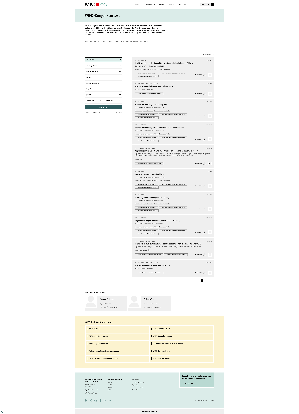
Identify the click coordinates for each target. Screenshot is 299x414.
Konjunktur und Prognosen (140, 42)
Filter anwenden (104, 107)
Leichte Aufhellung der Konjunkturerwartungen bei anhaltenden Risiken (164, 63)
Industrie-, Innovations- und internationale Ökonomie (173, 73)
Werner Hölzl (138, 69)
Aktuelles (181, 5)
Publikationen (149, 5)
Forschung (137, 5)
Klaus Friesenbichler (140, 89)
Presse (202, 4)
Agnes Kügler (166, 69)
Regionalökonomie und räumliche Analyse (147, 76)
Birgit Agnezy (150, 89)
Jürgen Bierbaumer (148, 69)
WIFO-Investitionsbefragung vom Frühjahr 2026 (154, 86)
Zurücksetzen (118, 112)
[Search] (212, 4)
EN (208, 4)
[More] (210, 75)
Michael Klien (158, 69)
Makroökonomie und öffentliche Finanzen (147, 73)
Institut (171, 5)
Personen (161, 5)
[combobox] (103, 65)
